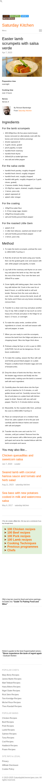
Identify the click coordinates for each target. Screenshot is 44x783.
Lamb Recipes (8, 730)
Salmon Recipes (9, 734)
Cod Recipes (7, 742)
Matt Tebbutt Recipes (11, 683)
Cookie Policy (8, 769)
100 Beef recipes (18, 532)
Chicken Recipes (9, 718)
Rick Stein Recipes (10, 695)
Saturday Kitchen (18, 25)
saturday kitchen (23, 485)
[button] (1, 2)
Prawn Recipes (8, 749)
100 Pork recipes (18, 536)
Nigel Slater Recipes (11, 691)
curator (17, 464)
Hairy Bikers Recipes (11, 687)
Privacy (5, 761)
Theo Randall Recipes (12, 706)
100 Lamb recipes (19, 539)
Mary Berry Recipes (10, 675)
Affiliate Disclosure (10, 765)
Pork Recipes (8, 726)
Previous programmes (22, 546)
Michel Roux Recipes (11, 702)
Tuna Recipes (8, 738)
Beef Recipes (8, 722)
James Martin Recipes (11, 679)
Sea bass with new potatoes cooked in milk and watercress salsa (21, 496)
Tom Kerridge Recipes (11, 698)
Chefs (11, 550)
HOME (6, 16)
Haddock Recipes (10, 746)
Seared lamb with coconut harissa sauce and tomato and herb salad (21, 476)
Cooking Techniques (21, 543)
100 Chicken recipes (21, 529)
